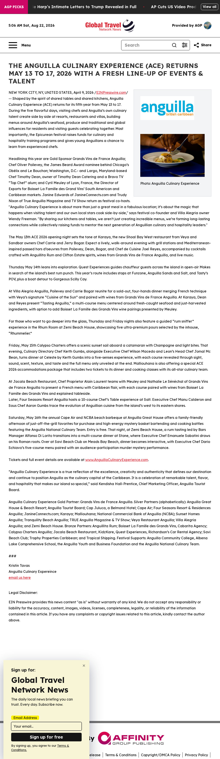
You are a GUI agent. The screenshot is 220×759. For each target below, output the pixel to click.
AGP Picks (14, 7)
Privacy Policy (196, 755)
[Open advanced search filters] (184, 45)
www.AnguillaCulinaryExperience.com (116, 460)
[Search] (174, 45)
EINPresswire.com (111, 92)
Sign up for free (46, 737)
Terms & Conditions (120, 755)
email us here (20, 577)
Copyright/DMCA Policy (160, 755)
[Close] (84, 666)
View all (209, 7)
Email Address (25, 718)
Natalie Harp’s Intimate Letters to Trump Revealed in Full (78, 6)
